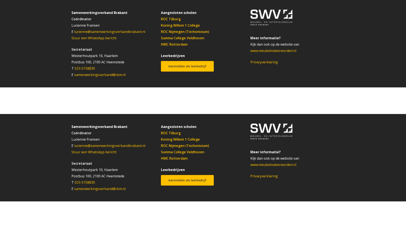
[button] (187, 66)
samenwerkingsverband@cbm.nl (100, 74)
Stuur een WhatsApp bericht (94, 38)
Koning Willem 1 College (180, 25)
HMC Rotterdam (174, 44)
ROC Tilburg (171, 19)
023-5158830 (85, 68)
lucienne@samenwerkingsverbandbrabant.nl (109, 31)
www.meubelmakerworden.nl (273, 50)
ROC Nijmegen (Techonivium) (185, 31)
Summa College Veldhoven (182, 38)
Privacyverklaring (264, 62)
